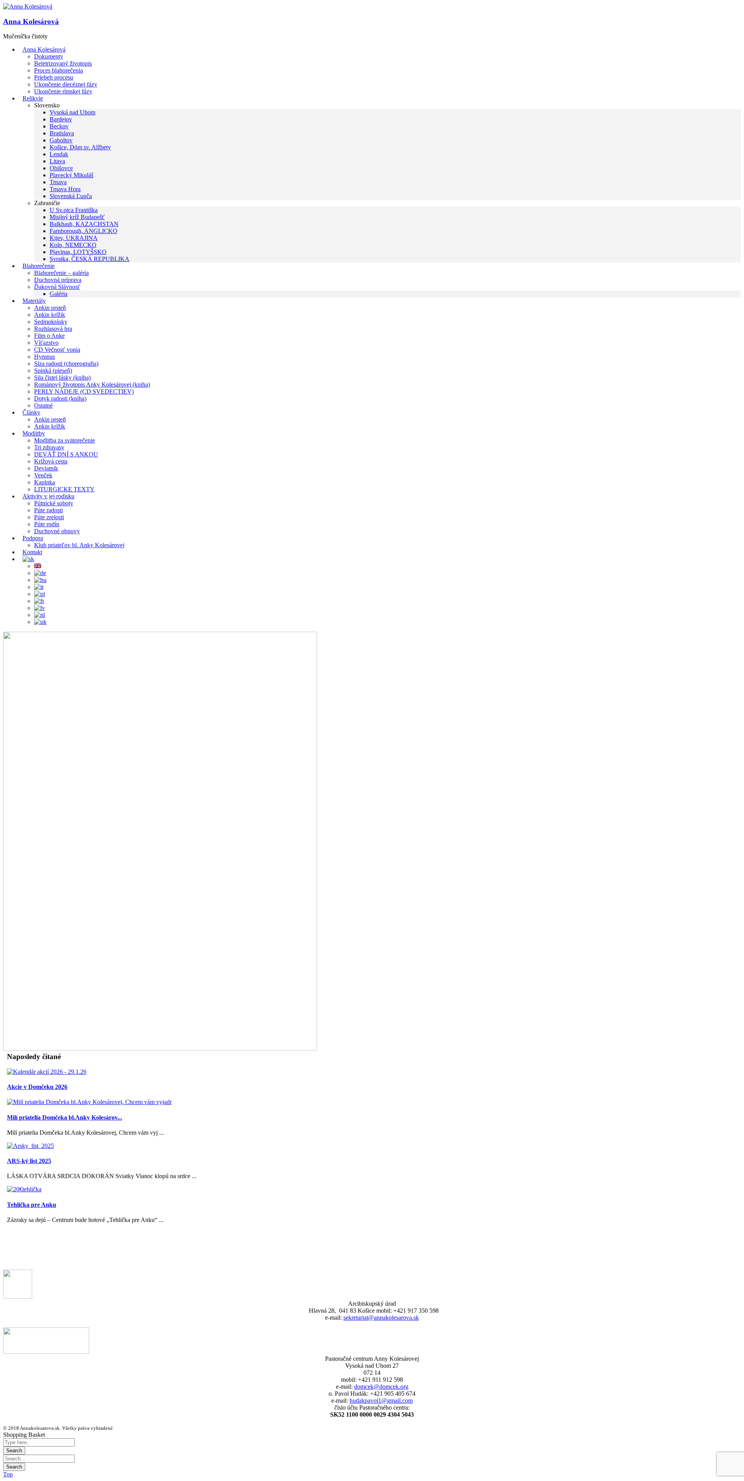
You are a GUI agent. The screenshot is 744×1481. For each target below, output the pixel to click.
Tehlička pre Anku (31, 1204)
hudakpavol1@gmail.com (381, 1400)
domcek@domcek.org (381, 1386)
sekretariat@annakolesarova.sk (381, 1317)
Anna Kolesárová (31, 21)
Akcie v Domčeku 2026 (37, 1087)
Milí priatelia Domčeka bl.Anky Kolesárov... (64, 1117)
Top (8, 1474)
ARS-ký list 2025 (29, 1161)
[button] (27, 6)
